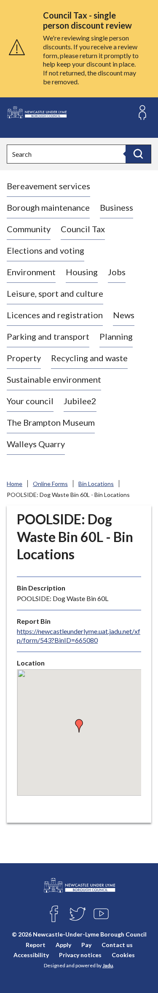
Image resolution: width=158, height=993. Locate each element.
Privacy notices (80, 954)
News (123, 315)
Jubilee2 (80, 401)
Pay (86, 944)
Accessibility (31, 954)
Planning (116, 336)
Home (14, 483)
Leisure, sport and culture (55, 293)
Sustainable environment (54, 379)
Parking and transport (48, 336)
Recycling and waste (89, 358)
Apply (63, 944)
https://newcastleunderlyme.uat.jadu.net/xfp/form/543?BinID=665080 (78, 635)
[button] (79, 726)
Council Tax (83, 229)
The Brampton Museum (51, 422)
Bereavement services (48, 186)
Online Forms (50, 483)
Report (36, 944)
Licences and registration (55, 315)
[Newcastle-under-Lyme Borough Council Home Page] (36, 112)
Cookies (123, 954)
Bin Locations (96, 483)
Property (24, 358)
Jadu (107, 965)
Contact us (117, 944)
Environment (31, 272)
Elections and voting (45, 250)
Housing (82, 272)
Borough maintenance (48, 207)
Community (29, 229)
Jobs (117, 272)
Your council (30, 401)
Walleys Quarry (36, 444)
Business (116, 207)
